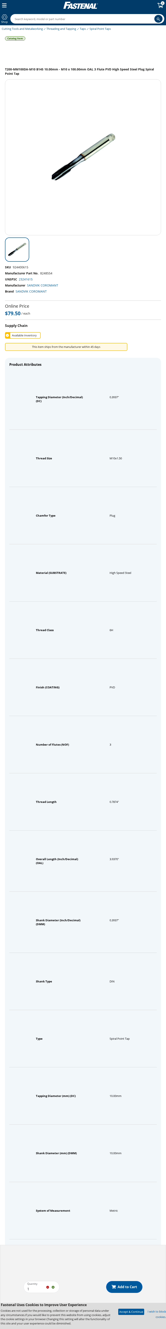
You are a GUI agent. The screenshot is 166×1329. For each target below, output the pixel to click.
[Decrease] (47, 1287)
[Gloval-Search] (158, 19)
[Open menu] (3, 5)
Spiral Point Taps (100, 29)
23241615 (26, 279)
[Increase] (53, 1287)
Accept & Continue (131, 1312)
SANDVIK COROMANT (42, 285)
